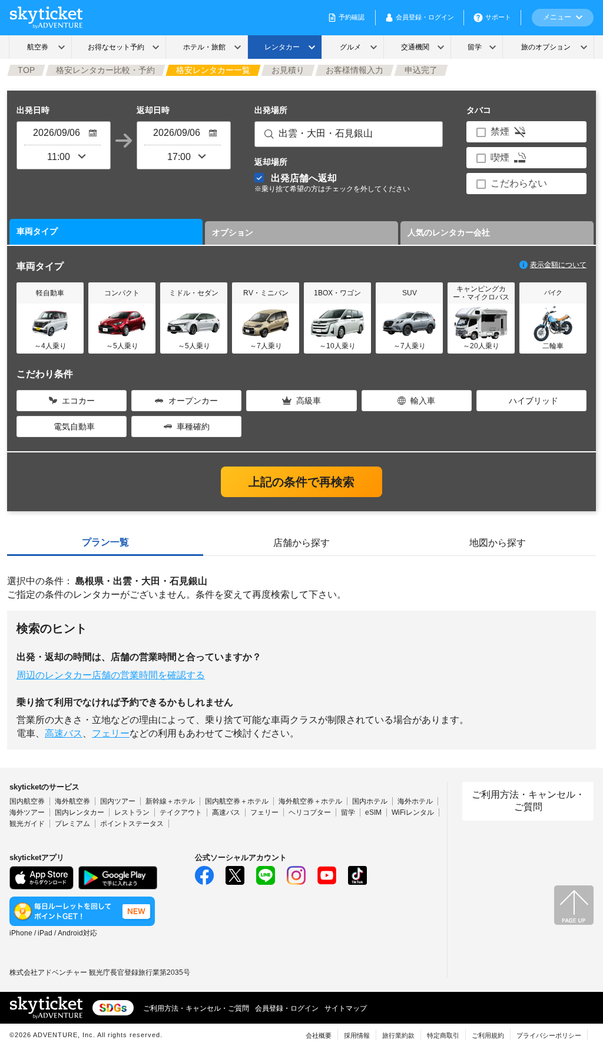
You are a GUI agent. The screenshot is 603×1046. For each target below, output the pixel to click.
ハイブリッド (533, 400)
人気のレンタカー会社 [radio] (448, 232)
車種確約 (193, 426)
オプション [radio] (232, 232)
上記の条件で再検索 (301, 481)
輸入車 (422, 400)
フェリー (111, 733)
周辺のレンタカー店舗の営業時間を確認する (110, 675)
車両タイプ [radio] (37, 231)
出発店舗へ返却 (332, 182)
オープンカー (193, 400)
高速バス (63, 733)
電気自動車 (74, 426)
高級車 (308, 400)
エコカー (78, 400)
